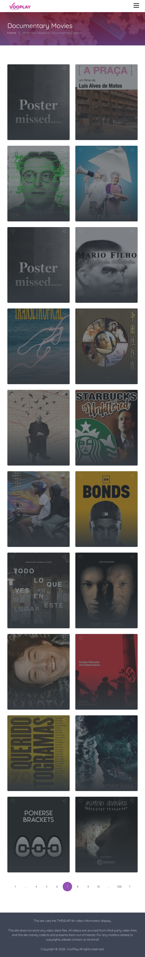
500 (119, 886)
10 (98, 886)
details (36, 293)
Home (11, 33)
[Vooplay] (20, 6)
